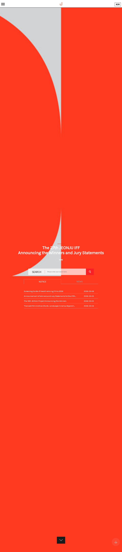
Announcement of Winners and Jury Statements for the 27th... (50, 296)
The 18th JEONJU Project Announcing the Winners (45, 301)
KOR (117, 4)
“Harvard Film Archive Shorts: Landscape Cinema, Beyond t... (49, 306)
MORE (61, 260)
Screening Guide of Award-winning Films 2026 (43, 291)
